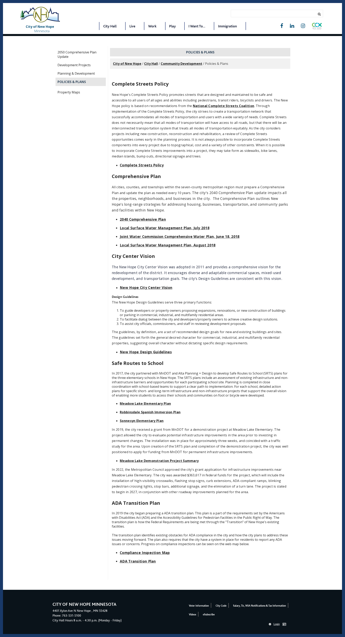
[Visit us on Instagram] (303, 25)
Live (132, 26)
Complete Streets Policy (142, 165)
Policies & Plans (72, 82)
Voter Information (199, 605)
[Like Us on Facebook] (281, 25)
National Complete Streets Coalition (223, 106)
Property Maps (69, 92)
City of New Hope (127, 63)
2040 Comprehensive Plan (143, 219)
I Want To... (196, 26)
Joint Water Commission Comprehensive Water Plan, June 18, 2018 (180, 236)
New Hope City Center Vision (146, 287)
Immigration (227, 26)
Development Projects (74, 65)
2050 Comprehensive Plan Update (77, 54)
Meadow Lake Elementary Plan (145, 403)
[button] (317, 27)
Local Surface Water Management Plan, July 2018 (164, 227)
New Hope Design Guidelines (146, 352)
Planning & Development (76, 73)
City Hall (110, 26)
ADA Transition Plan (138, 561)
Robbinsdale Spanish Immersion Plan (150, 412)
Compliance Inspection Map (145, 552)
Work (152, 26)
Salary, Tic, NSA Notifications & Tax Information (259, 605)
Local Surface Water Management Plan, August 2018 (167, 245)
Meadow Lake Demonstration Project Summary (159, 461)
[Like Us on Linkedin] (292, 25)
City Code (221, 605)
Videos (192, 614)
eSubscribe (209, 614)
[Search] (319, 14)
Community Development (181, 63)
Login (277, 624)
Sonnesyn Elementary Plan (142, 421)
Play (172, 26)
